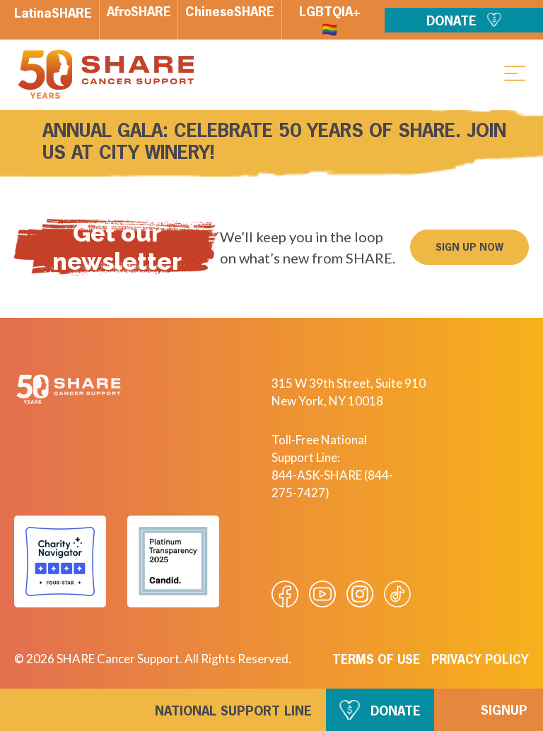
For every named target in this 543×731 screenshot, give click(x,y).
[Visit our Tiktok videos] (397, 594)
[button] (515, 73)
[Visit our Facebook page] (285, 594)
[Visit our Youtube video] (322, 594)
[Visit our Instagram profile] (359, 594)
